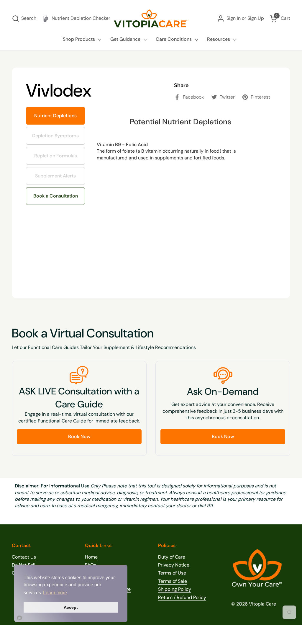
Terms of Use (172, 573)
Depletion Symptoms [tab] (58, 133)
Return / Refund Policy (182, 597)
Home (91, 557)
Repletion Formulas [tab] (56, 153)
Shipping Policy (174, 589)
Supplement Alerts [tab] (55, 173)
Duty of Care (171, 557)
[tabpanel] (180, 195)
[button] (24, 18)
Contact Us (24, 557)
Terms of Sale (172, 581)
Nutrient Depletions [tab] (55, 115)
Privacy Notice (173, 565)
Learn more (55, 592)
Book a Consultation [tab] (55, 196)
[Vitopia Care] (151, 18)
